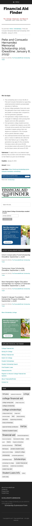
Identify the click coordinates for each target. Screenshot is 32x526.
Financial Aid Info (7, 370)
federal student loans (9, 431)
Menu (17, 2)
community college (6, 416)
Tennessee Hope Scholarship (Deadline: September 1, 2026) (13, 269)
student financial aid (21, 463)
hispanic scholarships (18, 442)
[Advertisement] (16, 79)
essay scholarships (7, 422)
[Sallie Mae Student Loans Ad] (16, 177)
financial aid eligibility (6, 439)
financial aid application (23, 435)
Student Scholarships (8, 361)
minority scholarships (7, 445)
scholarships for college (8, 463)
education (5, 419)
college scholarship (8, 406)
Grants (9, 442)
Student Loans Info (11, 473)
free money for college (18, 439)
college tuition (17, 413)
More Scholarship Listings (9, 312)
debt (13, 416)
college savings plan (7, 402)
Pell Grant (18, 445)
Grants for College (7, 358)
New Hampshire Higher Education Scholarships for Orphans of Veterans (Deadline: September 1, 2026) (16, 284)
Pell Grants (5, 449)
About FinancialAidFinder (9, 379)
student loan (5, 466)
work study (5, 476)
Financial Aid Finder (16, 10)
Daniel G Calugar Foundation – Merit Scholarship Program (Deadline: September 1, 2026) (15, 299)
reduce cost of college (7, 452)
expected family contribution (10, 427)
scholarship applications (17, 455)
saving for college (20, 452)
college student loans (7, 413)
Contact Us (5, 382)
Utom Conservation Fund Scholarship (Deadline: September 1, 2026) (16, 256)
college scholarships (11, 410)
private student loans (17, 449)
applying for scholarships (16, 394)
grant (3, 442)
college (26, 394)
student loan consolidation (17, 466)
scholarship (6, 455)
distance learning (21, 416)
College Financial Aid (8, 348)
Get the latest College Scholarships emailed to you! (15, 212)
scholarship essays (7, 459)
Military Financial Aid (8, 355)
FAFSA (23, 426)
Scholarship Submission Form (16, 505)
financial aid (8, 435)
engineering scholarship (16, 419)
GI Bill (27, 439)
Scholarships (11, 179)
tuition (23, 473)
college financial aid (12, 398)
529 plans (5, 394)
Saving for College (7, 351)
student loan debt (7, 469)
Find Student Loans (7, 367)
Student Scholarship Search (10, 364)
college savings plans (20, 402)
